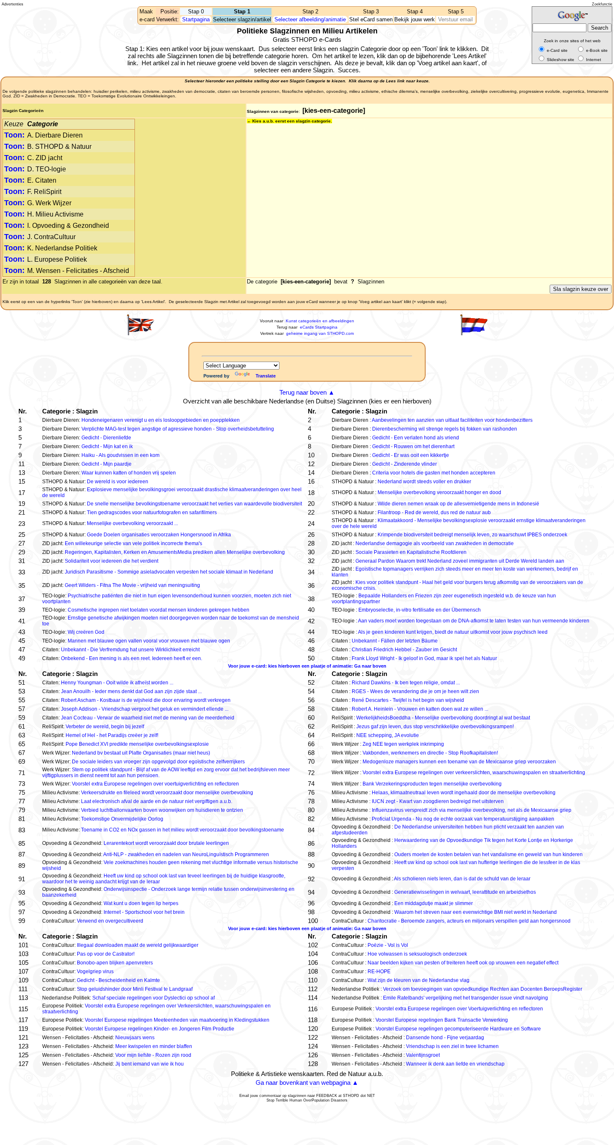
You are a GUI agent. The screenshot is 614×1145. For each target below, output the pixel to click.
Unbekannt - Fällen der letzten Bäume (395, 641)
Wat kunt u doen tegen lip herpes (141, 903)
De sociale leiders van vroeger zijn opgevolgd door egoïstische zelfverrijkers (158, 762)
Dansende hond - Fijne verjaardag (445, 1037)
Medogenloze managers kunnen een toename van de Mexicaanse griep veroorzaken (459, 762)
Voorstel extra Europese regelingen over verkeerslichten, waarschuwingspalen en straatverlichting (474, 772)
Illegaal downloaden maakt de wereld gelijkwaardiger (137, 945)
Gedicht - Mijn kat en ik (107, 446)
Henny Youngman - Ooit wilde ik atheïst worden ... (117, 683)
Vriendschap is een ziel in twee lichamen (452, 1046)
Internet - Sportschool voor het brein (144, 912)
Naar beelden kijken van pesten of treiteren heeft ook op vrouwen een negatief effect (463, 963)
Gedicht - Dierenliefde (106, 438)
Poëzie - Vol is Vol (388, 945)
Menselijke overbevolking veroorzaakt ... (132, 523)
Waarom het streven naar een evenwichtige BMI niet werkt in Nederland (475, 912)
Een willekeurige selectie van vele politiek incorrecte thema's (133, 543)
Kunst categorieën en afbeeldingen (320, 321)
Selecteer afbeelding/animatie (310, 19)
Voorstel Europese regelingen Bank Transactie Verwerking (442, 1020)
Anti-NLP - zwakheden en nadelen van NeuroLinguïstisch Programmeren (186, 854)
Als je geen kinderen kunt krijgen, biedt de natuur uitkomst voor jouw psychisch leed (453, 632)
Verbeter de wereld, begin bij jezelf (105, 726)
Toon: (14, 135)
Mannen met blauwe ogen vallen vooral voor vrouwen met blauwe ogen (149, 641)
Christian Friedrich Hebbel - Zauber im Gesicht (404, 650)
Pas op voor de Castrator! (105, 954)
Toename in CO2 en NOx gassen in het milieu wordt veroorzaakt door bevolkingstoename (182, 830)
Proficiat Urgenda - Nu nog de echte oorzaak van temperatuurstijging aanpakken (463, 819)
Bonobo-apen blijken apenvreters (115, 963)
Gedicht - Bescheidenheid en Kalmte (118, 980)
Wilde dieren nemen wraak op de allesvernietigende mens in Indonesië (458, 504)
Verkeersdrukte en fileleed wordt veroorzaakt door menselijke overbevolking (167, 793)
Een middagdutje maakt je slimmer (433, 903)
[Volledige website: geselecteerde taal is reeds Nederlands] (473, 334)
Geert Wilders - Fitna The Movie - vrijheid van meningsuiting (132, 585)
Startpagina (196, 19)
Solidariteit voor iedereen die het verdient (111, 561)
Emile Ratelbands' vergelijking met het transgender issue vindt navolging (465, 998)
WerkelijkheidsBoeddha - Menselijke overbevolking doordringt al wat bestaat (443, 718)
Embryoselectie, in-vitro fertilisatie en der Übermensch (419, 610)
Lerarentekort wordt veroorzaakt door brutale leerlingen (166, 843)
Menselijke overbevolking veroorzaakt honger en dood (439, 492)
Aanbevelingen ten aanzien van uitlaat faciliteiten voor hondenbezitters (452, 420)
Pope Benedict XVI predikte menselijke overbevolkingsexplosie (137, 744)
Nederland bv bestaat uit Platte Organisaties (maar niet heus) (141, 753)
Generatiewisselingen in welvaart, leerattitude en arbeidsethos (465, 892)
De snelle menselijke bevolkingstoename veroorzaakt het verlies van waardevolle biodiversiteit (194, 504)
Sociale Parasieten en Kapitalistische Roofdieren (411, 552)
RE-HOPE (379, 971)
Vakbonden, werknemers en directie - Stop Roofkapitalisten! (430, 753)
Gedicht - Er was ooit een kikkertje (410, 455)
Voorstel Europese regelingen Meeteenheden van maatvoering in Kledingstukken (177, 1020)
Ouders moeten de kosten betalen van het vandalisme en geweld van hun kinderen (488, 854)
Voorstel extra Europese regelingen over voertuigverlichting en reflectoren (155, 784)
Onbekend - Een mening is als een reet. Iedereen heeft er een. (131, 658)
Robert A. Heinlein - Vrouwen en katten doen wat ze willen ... (420, 709)
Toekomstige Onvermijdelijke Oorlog (122, 819)
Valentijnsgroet (423, 1055)
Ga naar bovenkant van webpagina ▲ (307, 1082)
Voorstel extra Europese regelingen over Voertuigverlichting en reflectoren (459, 1009)
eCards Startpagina (318, 327)
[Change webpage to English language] (140, 334)
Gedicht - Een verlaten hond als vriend (415, 438)
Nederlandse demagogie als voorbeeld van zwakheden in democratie (434, 543)
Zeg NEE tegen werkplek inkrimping (403, 744)
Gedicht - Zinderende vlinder (404, 464)
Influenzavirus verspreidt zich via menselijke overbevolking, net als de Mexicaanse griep (471, 810)
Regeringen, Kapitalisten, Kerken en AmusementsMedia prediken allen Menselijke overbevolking (175, 552)
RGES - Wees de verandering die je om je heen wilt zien (415, 691)
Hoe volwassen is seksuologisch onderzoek (417, 954)
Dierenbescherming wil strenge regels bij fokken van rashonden (444, 429)
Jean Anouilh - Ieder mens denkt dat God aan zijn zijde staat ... (131, 691)
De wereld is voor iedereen (117, 482)
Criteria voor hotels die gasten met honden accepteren (433, 473)
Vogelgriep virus (95, 971)
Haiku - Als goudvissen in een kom (120, 455)
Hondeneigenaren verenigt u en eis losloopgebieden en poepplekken (160, 420)
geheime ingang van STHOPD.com (320, 333)
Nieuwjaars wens (135, 1037)
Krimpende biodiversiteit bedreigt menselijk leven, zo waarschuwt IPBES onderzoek (472, 535)
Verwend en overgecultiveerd (110, 921)
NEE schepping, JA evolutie (387, 735)
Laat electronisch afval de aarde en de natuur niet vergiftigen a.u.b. (156, 801)
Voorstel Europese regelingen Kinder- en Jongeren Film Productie (159, 1029)
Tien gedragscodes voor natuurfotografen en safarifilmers (152, 512)
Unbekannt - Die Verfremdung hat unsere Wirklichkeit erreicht (130, 650)
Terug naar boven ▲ (307, 392)
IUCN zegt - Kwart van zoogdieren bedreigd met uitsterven (438, 801)
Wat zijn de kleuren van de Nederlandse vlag (418, 980)
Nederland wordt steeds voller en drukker (424, 482)
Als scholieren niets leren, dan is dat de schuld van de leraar (462, 879)
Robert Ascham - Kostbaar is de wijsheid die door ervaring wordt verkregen (146, 700)
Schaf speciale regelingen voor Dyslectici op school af (153, 998)
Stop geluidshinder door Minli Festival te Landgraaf (135, 989)
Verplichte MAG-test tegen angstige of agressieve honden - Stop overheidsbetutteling (177, 429)
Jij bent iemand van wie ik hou (149, 1064)
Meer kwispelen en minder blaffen (153, 1046)
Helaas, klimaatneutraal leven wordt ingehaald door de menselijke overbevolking (464, 793)
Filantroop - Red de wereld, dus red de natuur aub (434, 512)
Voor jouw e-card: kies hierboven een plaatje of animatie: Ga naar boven (307, 665)
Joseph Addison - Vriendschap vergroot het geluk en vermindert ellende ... (144, 709)
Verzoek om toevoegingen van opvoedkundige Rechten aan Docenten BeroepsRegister (482, 989)
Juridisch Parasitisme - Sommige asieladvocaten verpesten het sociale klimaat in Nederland (169, 572)
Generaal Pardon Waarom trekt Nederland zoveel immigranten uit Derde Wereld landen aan (459, 561)
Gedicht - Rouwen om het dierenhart (413, 446)
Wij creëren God (86, 632)
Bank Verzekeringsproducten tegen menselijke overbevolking (432, 784)
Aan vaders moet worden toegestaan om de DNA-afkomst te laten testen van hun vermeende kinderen (473, 621)
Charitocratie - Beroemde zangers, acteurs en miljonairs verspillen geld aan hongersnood (469, 921)
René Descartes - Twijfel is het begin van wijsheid (408, 700)
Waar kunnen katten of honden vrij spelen (128, 473)
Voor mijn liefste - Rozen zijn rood (153, 1055)
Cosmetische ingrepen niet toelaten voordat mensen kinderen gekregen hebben (158, 610)
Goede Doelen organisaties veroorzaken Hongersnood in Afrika (159, 535)
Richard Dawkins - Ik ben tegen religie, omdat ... (406, 683)
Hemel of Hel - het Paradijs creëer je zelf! (112, 735)
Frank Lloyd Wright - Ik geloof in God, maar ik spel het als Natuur (424, 658)
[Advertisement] (39, 37)
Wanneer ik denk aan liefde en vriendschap (455, 1064)
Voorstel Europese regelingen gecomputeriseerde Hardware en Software (458, 1029)
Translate (266, 375)
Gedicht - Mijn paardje (106, 464)
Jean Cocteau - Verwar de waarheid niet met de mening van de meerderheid (147, 718)
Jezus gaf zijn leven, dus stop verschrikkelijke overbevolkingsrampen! (435, 726)
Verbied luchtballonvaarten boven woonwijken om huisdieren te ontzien (162, 810)
